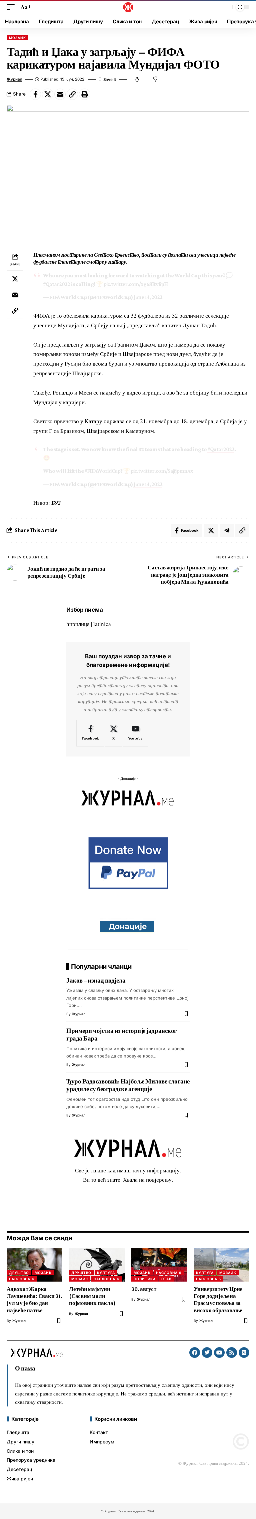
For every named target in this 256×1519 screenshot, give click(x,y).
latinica (102, 624)
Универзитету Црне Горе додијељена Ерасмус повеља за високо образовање (218, 1300)
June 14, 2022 (147, 297)
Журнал (14, 79)
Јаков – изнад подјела (96, 980)
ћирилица (78, 624)
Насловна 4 (21, 1279)
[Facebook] (90, 733)
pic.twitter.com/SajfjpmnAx (161, 471)
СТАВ (166, 1279)
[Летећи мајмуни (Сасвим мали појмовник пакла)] (97, 1264)
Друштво (19, 1273)
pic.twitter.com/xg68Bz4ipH (135, 284)
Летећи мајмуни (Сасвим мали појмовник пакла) (92, 1296)
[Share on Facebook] (35, 94)
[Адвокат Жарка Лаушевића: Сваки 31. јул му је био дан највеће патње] (34, 1264)
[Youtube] (135, 733)
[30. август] (159, 1264)
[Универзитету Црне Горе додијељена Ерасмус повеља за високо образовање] (221, 1264)
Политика (145, 1279)
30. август (143, 1289)
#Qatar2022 (56, 284)
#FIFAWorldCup (102, 471)
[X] (113, 733)
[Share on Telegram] (227, 530)
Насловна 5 (208, 1279)
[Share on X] (47, 94)
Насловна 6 (168, 1273)
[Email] (60, 94)
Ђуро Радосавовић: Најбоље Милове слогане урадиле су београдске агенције (128, 1085)
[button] (12, 7)
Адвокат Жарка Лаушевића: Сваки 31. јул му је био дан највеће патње (34, 1300)
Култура (106, 1273)
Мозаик (17, 38)
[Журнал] (128, 7)
